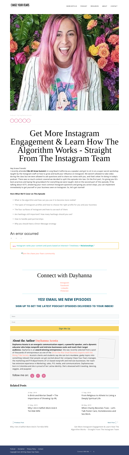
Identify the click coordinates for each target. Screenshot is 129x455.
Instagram (64, 282)
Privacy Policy (31, 449)
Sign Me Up (64, 328)
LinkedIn (64, 288)
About (104, 6)
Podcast (83, 6)
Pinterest (64, 291)
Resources (95, 6)
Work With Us (71, 6)
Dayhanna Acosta (25, 115)
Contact (114, 6)
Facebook (64, 285)
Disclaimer (21, 449)
